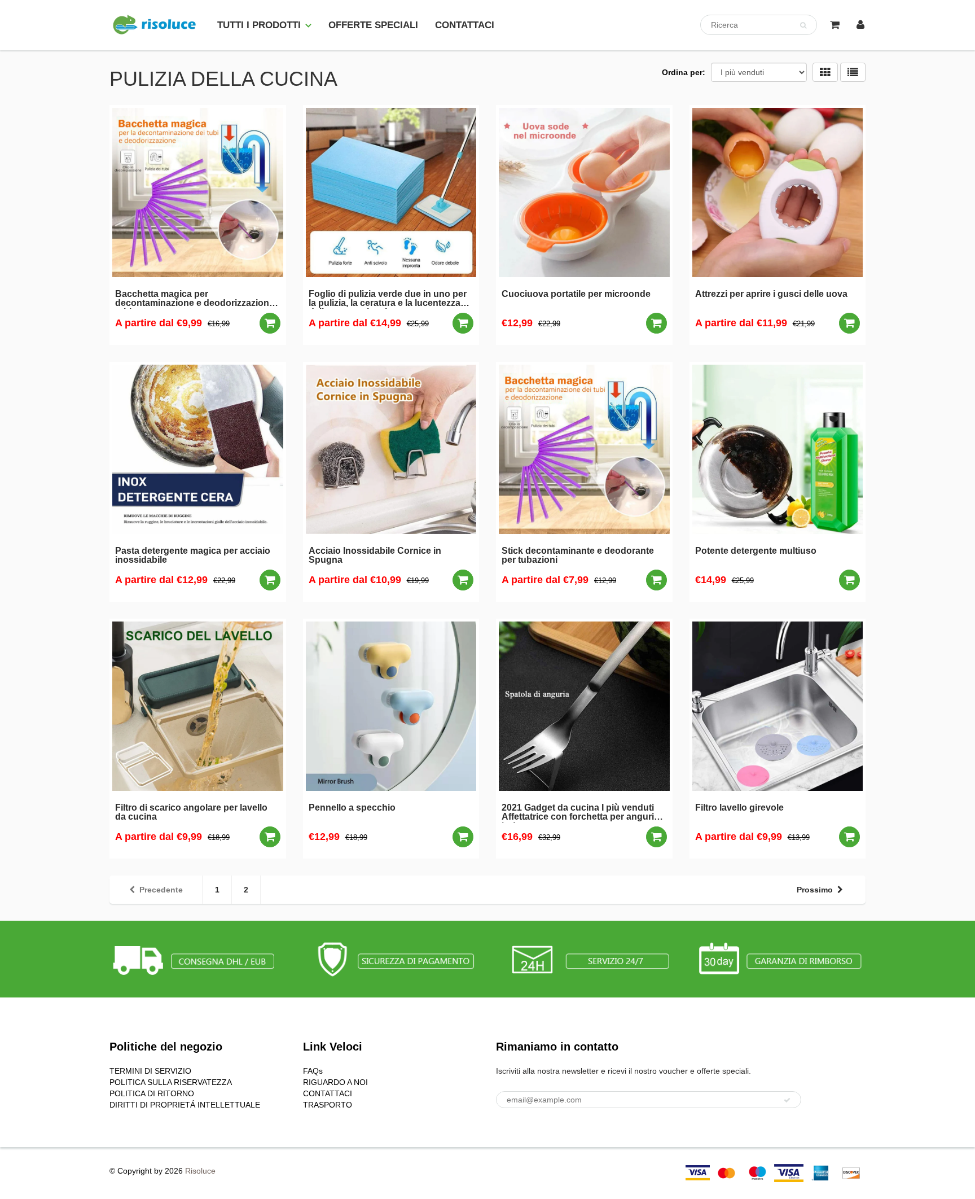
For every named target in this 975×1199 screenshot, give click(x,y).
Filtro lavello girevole (739, 807)
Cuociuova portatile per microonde (576, 294)
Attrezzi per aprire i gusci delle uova (771, 294)
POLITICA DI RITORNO (151, 1093)
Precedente (161, 889)
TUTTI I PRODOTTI (259, 25)
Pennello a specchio (352, 807)
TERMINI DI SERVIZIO (150, 1070)
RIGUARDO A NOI (335, 1082)
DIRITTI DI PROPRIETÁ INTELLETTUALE (184, 1104)
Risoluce (200, 1170)
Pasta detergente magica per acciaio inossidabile (192, 555)
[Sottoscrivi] (787, 1100)
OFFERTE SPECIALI (373, 25)
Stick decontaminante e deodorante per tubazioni (578, 555)
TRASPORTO (327, 1104)
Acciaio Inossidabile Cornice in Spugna (375, 555)
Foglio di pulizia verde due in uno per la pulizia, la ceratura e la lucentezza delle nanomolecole (388, 299)
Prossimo (815, 889)
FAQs (313, 1070)
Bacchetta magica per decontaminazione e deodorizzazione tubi (194, 299)
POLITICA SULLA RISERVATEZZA (170, 1082)
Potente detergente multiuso (755, 550)
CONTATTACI (464, 25)
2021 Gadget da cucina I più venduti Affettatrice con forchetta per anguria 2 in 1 (584, 812)
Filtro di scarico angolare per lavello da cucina (191, 812)
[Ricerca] (803, 25)
